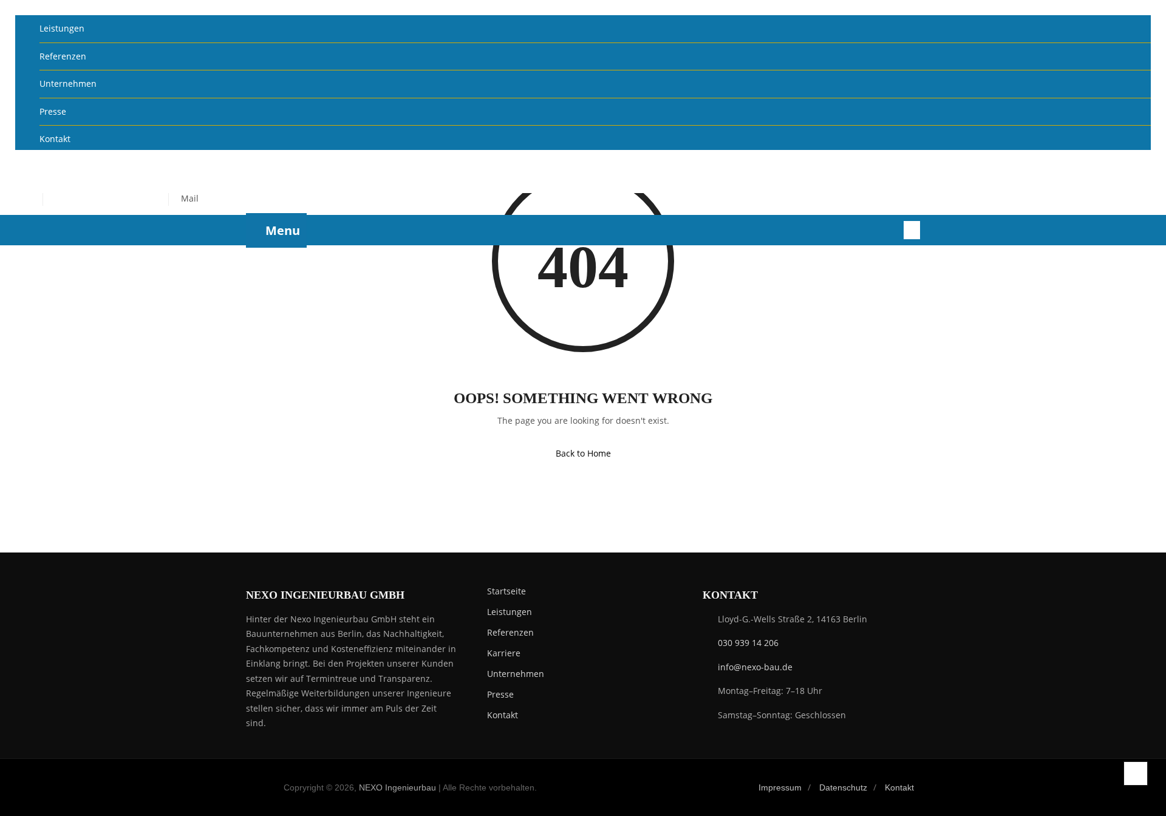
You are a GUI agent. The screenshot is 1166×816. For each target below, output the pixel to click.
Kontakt (54, 138)
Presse (52, 111)
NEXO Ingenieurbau (397, 787)
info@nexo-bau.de (755, 667)
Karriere (503, 653)
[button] (1142, 169)
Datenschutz (843, 787)
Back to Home (583, 453)
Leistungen (61, 28)
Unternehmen (68, 83)
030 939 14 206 (748, 642)
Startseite (506, 591)
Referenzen (62, 56)
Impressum (780, 787)
